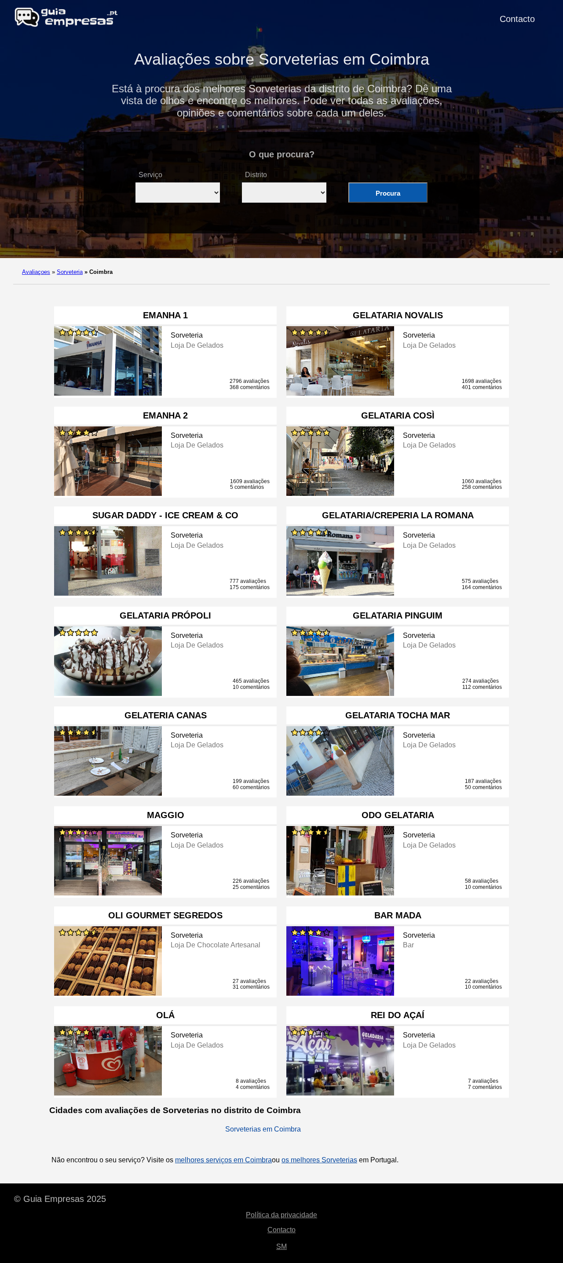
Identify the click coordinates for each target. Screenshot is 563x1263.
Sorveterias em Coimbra (263, 1129)
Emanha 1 (165, 315)
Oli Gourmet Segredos (165, 915)
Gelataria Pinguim (397, 615)
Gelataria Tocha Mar (397, 715)
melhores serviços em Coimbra (223, 1160)
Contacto (517, 19)
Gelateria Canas (165, 715)
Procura (388, 193)
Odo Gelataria (398, 815)
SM (281, 1246)
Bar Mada (397, 915)
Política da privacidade (281, 1215)
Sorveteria (70, 272)
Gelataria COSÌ (398, 415)
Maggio (165, 815)
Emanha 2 (165, 415)
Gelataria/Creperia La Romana (398, 515)
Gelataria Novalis (398, 315)
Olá (165, 1015)
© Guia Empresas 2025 (60, 1199)
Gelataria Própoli (165, 615)
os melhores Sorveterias (319, 1160)
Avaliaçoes (36, 272)
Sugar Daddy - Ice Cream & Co (165, 515)
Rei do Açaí (397, 1015)
